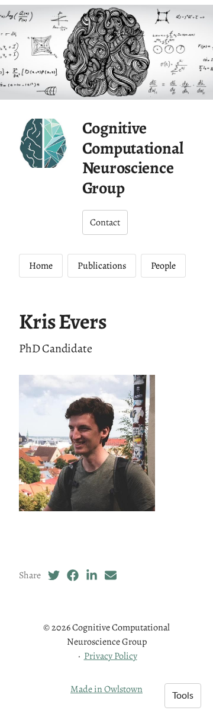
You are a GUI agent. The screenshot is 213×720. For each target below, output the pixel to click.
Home (41, 265)
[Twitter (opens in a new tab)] (54, 575)
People (163, 265)
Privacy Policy (110, 655)
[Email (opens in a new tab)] (111, 575)
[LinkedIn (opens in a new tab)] (92, 575)
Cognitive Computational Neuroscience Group (132, 158)
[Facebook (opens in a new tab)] (73, 575)
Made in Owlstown (106, 689)
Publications (102, 265)
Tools (182, 695)
